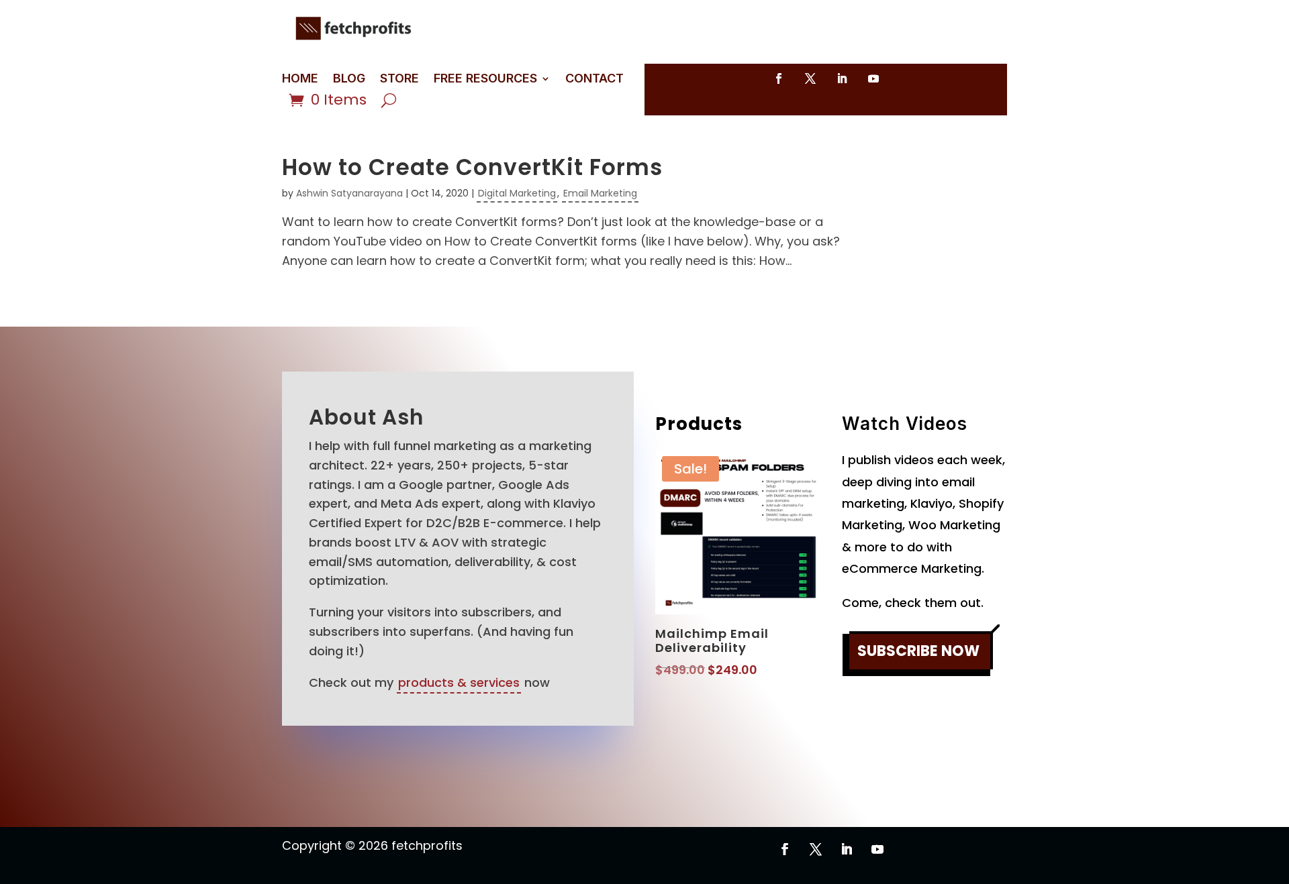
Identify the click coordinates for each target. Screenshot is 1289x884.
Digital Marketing (517, 193)
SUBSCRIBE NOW (918, 651)
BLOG (349, 79)
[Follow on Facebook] (779, 78)
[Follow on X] (810, 78)
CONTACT (594, 79)
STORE (399, 79)
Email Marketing (600, 193)
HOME (300, 79)
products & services (459, 682)
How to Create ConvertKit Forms (472, 167)
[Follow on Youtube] (873, 78)
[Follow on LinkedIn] (842, 78)
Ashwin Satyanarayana (349, 193)
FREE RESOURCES (485, 79)
